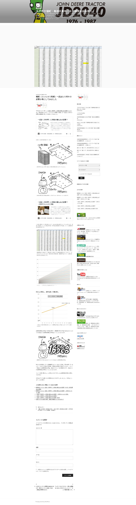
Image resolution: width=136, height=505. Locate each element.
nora (45, 94)
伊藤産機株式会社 (89, 256)
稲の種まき (53, 410)
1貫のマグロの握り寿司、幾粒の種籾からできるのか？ (50, 399)
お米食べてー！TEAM (90, 290)
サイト (37, 462)
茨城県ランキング (80, 348)
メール (37, 454)
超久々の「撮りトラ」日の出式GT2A (85, 147)
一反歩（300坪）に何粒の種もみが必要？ (46, 396)
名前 (37, 447)
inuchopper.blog (89, 316)
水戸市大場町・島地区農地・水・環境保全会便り (64, 11)
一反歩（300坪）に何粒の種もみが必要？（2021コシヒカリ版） (52, 394)
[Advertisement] (68, 35)
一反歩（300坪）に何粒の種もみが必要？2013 (48, 397)
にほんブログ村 (80, 338)
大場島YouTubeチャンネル (91, 276)
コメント (39, 428)
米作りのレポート (41, 407)
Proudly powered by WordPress (43, 501)
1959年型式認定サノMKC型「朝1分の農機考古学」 (88, 154)
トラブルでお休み (81, 113)
